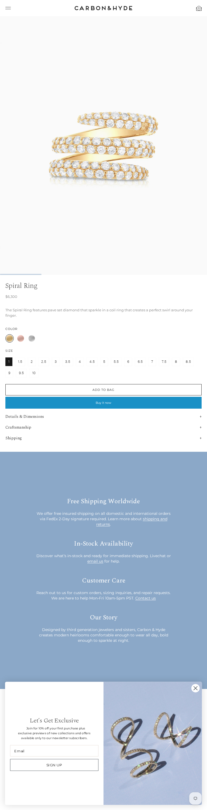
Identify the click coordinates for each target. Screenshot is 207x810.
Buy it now (103, 403)
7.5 (164, 361)
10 (34, 373)
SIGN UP (54, 765)
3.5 (67, 361)
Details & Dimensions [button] (24, 416)
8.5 (188, 361)
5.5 (116, 361)
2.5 (43, 361)
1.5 (20, 361)
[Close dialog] (195, 688)
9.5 (21, 373)
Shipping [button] (13, 438)
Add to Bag (103, 390)
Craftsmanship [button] (18, 427)
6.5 (140, 361)
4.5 (92, 361)
